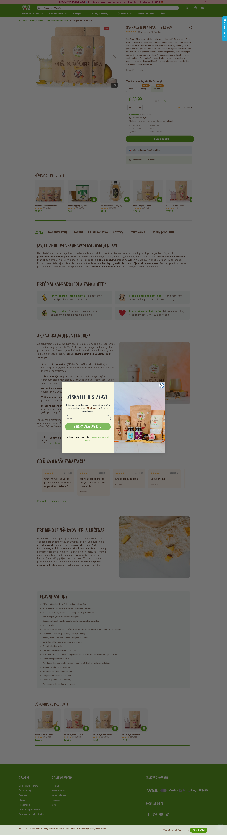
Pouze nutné (183, 830)
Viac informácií (170, 830)
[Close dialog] (161, 385)
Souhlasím (199, 830)
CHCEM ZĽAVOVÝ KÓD (88, 426)
